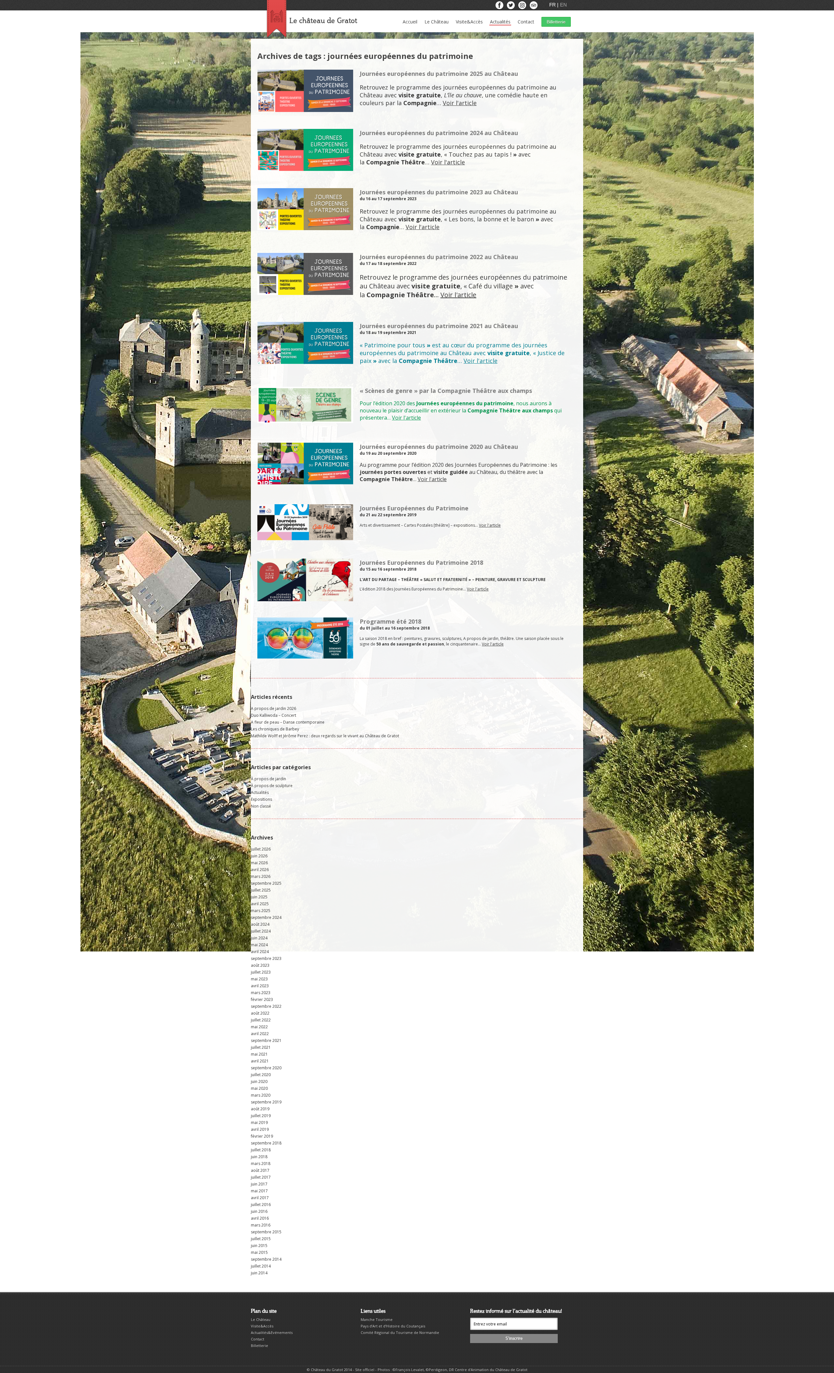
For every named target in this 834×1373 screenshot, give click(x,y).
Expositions (261, 799)
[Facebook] (500, 6)
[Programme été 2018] (305, 656)
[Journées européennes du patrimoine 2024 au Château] (305, 168)
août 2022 (260, 1013)
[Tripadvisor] (533, 6)
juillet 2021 (261, 1047)
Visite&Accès (469, 22)
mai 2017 (259, 1191)
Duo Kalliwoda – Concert (273, 715)
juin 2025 (259, 897)
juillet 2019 (261, 1115)
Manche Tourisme (377, 1319)
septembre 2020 (266, 1068)
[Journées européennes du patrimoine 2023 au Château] (305, 227)
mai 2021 (259, 1054)
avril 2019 (260, 1129)
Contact (526, 22)
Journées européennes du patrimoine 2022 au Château (439, 257)
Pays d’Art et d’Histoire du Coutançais (393, 1326)
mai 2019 (259, 1122)
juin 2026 (259, 856)
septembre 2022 (266, 1006)
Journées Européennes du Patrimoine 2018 (421, 562)
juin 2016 (259, 1211)
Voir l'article (460, 103)
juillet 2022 (261, 1020)
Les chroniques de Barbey (275, 729)
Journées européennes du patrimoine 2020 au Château (439, 447)
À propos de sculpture (272, 785)
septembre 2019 (266, 1102)
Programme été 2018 (390, 621)
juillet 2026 (261, 849)
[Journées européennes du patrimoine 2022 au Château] (305, 292)
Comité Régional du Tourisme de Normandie (400, 1332)
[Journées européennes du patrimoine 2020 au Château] (305, 481)
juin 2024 (259, 938)
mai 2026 (259, 863)
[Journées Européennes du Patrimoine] (305, 539)
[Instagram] (522, 6)
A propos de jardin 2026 (273, 708)
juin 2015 (259, 1245)
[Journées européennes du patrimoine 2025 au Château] (305, 109)
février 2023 (262, 999)
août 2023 (260, 965)
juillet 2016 (261, 1204)
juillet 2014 (261, 1266)
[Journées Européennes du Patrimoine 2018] (305, 598)
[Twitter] (511, 6)
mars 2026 (260, 876)
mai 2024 (259, 945)
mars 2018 (260, 1163)
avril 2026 (260, 869)
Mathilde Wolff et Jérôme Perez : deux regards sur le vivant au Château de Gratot (325, 736)
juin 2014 (259, 1273)
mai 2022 (259, 1027)
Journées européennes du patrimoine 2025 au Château (439, 73)
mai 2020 (259, 1088)
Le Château (436, 22)
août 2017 (260, 1170)
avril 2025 (260, 904)
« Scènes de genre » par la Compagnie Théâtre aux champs (446, 391)
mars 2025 (260, 910)
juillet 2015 (261, 1238)
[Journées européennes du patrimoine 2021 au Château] (305, 361)
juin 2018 (259, 1156)
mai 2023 (259, 979)
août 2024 (260, 924)
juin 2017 (259, 1184)
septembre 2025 (266, 883)
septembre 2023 (266, 958)
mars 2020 (260, 1095)
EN (563, 4)
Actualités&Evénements (272, 1332)
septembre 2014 (266, 1259)
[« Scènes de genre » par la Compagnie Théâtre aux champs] (305, 421)
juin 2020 (259, 1081)
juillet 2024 (261, 931)
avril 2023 (260, 986)
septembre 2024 (266, 917)
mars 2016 (260, 1225)
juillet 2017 (261, 1177)
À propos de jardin (268, 779)
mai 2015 (259, 1252)
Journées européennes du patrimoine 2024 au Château (439, 133)
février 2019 (262, 1136)
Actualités (500, 22)
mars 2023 (260, 992)
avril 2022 (260, 1033)
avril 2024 (260, 951)
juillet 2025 (261, 890)
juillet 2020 (261, 1074)
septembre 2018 (266, 1143)
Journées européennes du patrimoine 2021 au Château (439, 326)
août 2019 (260, 1109)
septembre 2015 (266, 1232)
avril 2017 (260, 1197)
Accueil (410, 22)
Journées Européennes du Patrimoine (414, 508)
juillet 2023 (261, 972)
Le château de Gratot (323, 21)
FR (553, 4)
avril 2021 (260, 1061)
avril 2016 (260, 1218)
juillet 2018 (261, 1150)
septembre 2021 (266, 1040)
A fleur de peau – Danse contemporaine (287, 722)
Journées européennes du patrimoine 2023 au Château (439, 192)
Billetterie (556, 21)
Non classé (261, 806)
